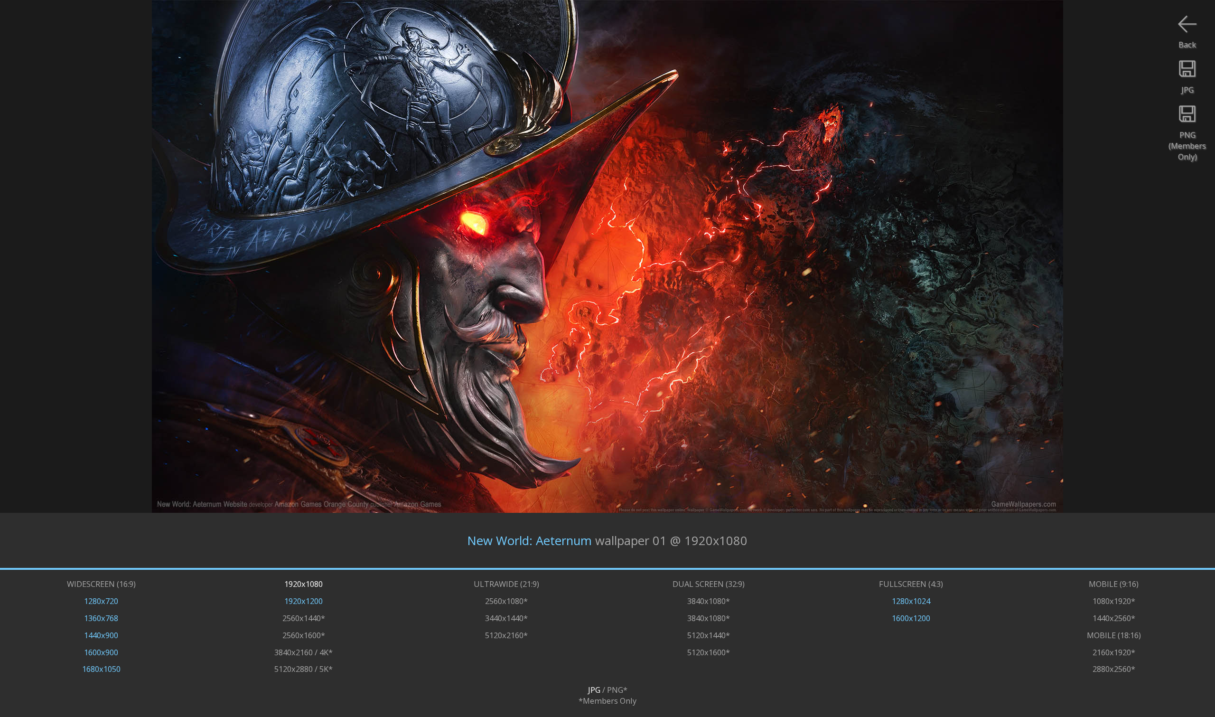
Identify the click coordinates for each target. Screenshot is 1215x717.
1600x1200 (911, 618)
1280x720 (101, 600)
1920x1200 (303, 600)
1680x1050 (101, 668)
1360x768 (101, 618)
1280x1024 (911, 600)
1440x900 (101, 635)
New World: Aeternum (529, 540)
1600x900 (101, 652)
